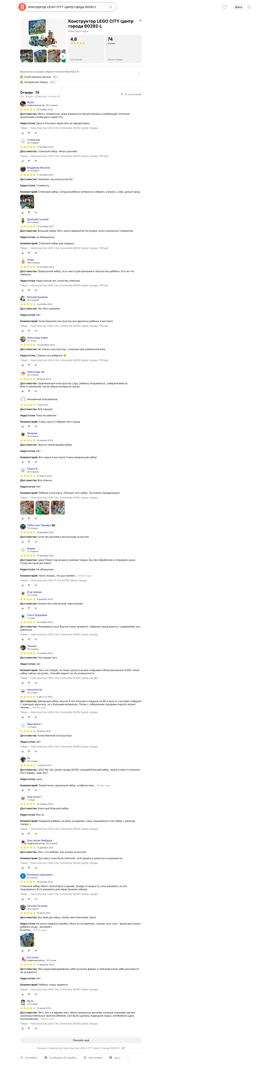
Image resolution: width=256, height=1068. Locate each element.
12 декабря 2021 (45, 847)
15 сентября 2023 (46, 344)
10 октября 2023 (45, 226)
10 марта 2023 (44, 476)
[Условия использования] (138, 73)
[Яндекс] (22, 7)
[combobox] (66, 7)
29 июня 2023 (44, 379)
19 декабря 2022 (45, 532)
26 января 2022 (45, 881)
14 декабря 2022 (45, 555)
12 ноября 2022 (45, 653)
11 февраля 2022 (45, 964)
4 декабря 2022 (45, 599)
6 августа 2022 (44, 696)
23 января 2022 (45, 804)
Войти (238, 7)
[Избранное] (224, 7)
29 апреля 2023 (45, 440)
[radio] (22, 133)
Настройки (95, 1057)
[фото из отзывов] (27, 202)
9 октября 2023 (45, 304)
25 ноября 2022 (45, 109)
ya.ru (117, 1057)
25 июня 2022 (44, 731)
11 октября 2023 (45, 147)
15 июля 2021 (44, 913)
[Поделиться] (140, 20)
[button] (26, 56)
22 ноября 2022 (45, 622)
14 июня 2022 (44, 1008)
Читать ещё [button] (84, 575)
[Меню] (249, 6)
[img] (28, 109)
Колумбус (31, 1057)
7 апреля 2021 (44, 765)
